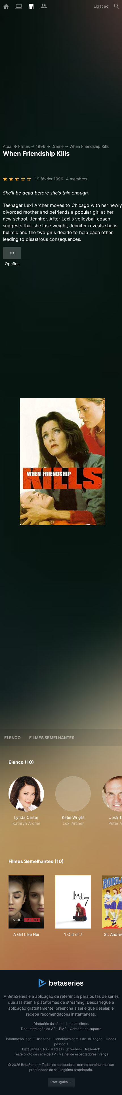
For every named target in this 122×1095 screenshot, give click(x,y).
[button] (26, 804)
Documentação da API (38, 1029)
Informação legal (19, 1039)
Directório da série (47, 1024)
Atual (7, 146)
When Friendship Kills (89, 146)
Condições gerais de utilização (78, 1039)
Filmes (24, 146)
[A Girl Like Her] (26, 902)
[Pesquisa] (116, 6)
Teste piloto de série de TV (35, 1054)
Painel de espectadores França (83, 1054)
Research (92, 1049)
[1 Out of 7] (73, 902)
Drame (57, 146)
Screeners (74, 1049)
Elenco (12, 737)
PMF (62, 1029)
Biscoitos (43, 1039)
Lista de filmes (77, 1024)
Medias (56, 1049)
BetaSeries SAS (34, 1049)
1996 (40, 146)
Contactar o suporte (85, 1029)
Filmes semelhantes (51, 737)
